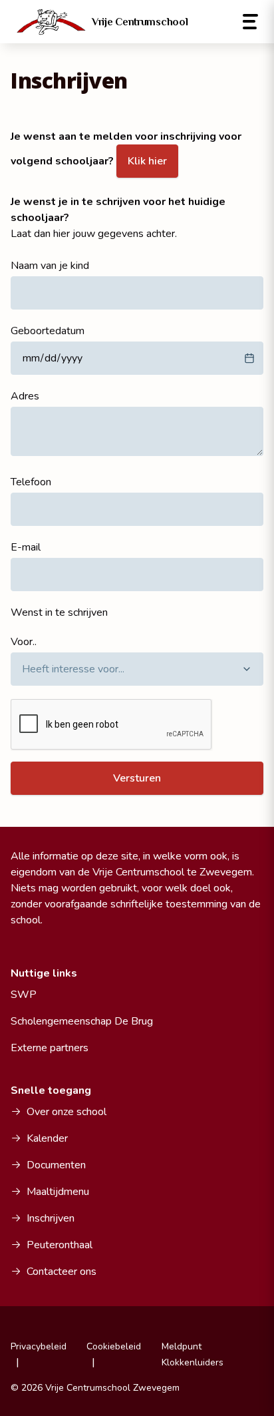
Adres (25, 396)
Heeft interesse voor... (73, 669)
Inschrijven (50, 1218)
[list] (137, 669)
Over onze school (66, 1111)
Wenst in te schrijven (59, 612)
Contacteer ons (61, 1271)
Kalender (47, 1138)
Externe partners (49, 1048)
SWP (24, 994)
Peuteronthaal (59, 1245)
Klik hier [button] (147, 161)
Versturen (137, 778)
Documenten (56, 1165)
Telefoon (31, 482)
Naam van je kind (50, 265)
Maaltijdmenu (58, 1191)
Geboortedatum (47, 331)
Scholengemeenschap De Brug (82, 1021)
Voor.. (24, 641)
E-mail (26, 547)
